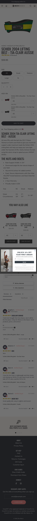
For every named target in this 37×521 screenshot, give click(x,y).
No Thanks (24, 264)
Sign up (24, 262)
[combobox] (16, 259)
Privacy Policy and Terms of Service (29, 269)
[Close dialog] (35, 250)
